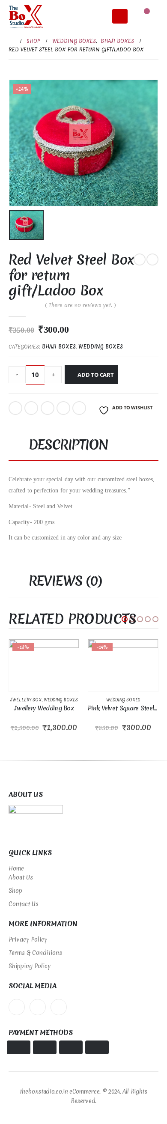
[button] (124, 619)
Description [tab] (68, 444)
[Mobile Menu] (120, 16)
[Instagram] (59, 1007)
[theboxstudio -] (26, 16)
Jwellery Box (26, 700)
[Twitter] (38, 1007)
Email (79, 408)
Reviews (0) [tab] (65, 581)
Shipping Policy (30, 966)
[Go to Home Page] (12, 41)
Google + (63, 408)
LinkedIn (47, 408)
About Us (21, 877)
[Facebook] (17, 1007)
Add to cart (96, 375)
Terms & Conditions (35, 953)
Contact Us (24, 904)
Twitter (31, 408)
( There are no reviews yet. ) (80, 305)
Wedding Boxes (100, 346)
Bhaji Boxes (59, 346)
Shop (15, 890)
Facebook (15, 408)
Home (16, 868)
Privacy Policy (28, 939)
